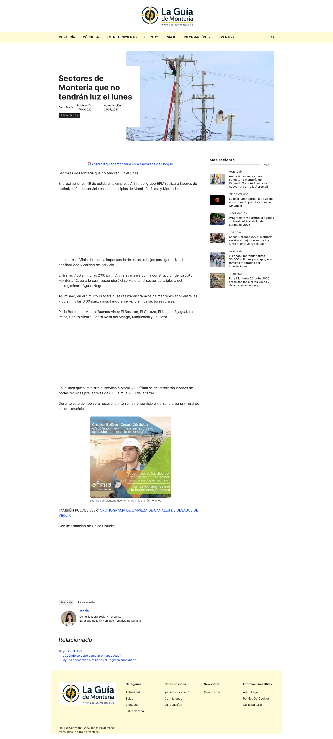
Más (266, 164)
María (69, 107)
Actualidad (133, 692)
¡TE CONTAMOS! (69, 115)
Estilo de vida (135, 711)
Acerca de (66, 602)
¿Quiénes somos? (177, 692)
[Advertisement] (130, 225)
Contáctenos (173, 698)
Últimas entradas (86, 602)
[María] (68, 625)
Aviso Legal (250, 692)
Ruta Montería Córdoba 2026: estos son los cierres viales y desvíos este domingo (249, 282)
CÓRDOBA (91, 37)
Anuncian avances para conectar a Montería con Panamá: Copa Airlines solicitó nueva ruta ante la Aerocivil (250, 181)
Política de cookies (256, 698)
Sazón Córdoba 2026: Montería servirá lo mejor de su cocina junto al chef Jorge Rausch (250, 240)
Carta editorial (252, 704)
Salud (129, 698)
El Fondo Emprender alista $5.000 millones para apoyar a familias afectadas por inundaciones (250, 261)
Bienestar (132, 704)
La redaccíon (173, 704)
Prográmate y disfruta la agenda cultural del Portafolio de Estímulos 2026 (251, 221)
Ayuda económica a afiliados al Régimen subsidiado (99, 660)
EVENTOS (151, 37)
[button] (272, 37)
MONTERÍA (67, 37)
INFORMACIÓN (195, 37)
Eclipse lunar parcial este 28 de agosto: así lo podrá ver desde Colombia (251, 202)
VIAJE (171, 37)
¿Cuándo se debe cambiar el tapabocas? (92, 655)
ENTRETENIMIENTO (122, 37)
